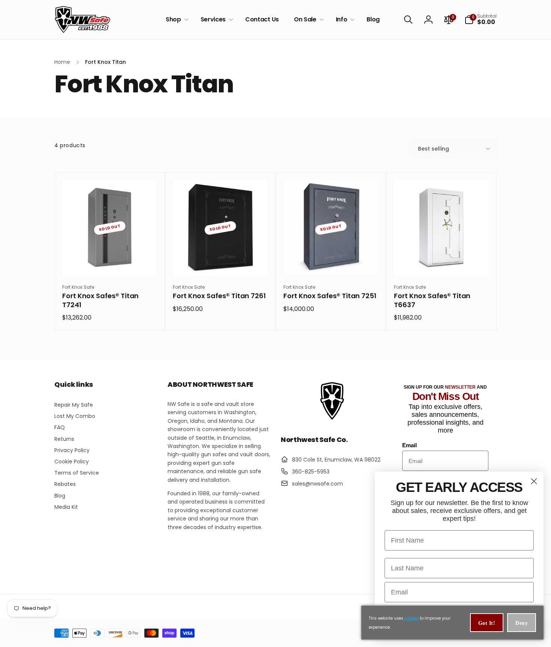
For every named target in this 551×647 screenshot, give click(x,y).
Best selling (433, 148)
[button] (175, 20)
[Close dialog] (534, 481)
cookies (411, 618)
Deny (521, 623)
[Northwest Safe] (332, 419)
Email (409, 445)
